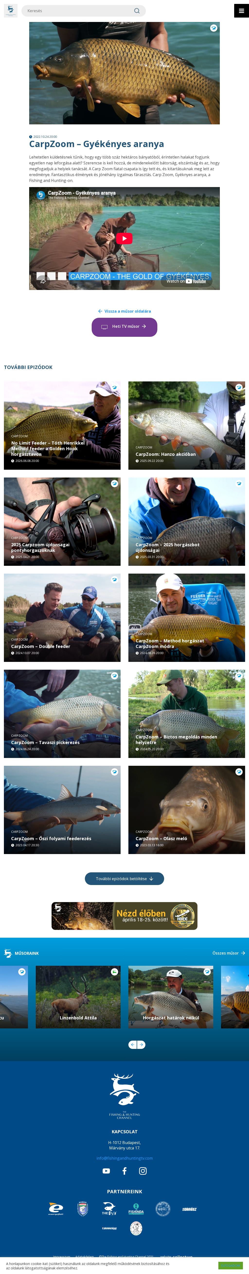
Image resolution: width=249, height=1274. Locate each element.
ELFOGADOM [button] (230, 1265)
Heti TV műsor (126, 326)
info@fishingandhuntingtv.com (125, 1158)
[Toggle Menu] (241, 11)
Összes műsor (226, 953)
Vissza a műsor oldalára (128, 311)
